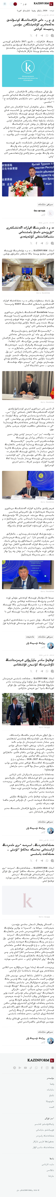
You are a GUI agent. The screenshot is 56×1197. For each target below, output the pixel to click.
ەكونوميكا (50, 1105)
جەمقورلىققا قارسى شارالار (43, 1145)
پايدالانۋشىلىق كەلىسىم (44, 1127)
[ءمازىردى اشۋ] (5, 4)
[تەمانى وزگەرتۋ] (13, 4)
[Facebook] (36, 36)
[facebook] (41, 1071)
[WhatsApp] (47, 36)
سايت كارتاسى (48, 1168)
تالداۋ (51, 1099)
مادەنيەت (30, 637)
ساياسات (50, 1093)
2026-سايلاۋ (42, 11)
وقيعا (34, 11)
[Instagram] (52, 36)
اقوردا (19, 11)
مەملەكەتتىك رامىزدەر (45, 1139)
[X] (31, 36)
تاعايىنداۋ (26, 11)
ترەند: (51, 11)
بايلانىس (50, 1173)
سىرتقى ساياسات (45, 204)
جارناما (51, 1179)
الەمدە (51, 1110)
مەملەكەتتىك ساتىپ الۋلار (43, 1151)
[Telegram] (41, 36)
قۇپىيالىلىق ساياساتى (45, 1133)
